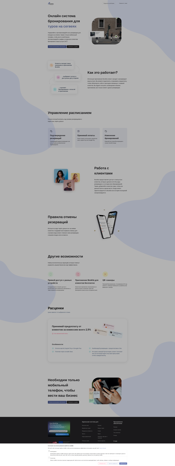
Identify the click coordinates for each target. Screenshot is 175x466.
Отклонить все (102, 463)
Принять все (123, 463)
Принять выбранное (113, 463)
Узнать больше (102, 448)
